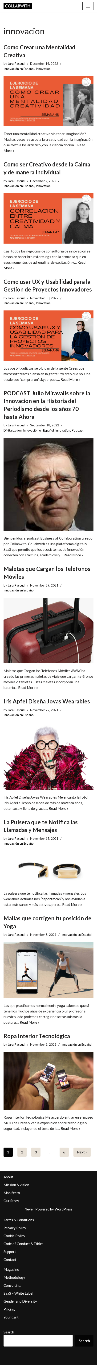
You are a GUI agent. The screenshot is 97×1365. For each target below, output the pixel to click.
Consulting (12, 1285)
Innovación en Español (19, 69)
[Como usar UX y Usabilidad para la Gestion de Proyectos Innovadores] (48, 335)
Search (9, 1332)
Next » (82, 1152)
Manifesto (12, 1193)
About (8, 1177)
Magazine (11, 1269)
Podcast (77, 430)
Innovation (43, 69)
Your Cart (11, 1317)
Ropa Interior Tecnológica (37, 1036)
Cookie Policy (14, 1236)
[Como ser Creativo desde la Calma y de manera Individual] (48, 218)
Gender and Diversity (20, 1301)
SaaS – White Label (18, 1293)
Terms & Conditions (19, 1220)
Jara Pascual (16, 63)
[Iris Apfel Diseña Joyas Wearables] (48, 756)
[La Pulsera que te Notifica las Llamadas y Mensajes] (48, 868)
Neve (28, 1209)
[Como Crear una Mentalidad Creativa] (48, 101)
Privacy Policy (15, 1228)
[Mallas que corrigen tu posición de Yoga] (48, 970)
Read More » (70, 379)
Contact (10, 1259)
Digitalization (13, 430)
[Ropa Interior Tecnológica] (48, 1081)
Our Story (11, 1201)
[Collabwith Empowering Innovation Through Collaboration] (18, 6)
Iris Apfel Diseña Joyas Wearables (47, 701)
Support (10, 1252)
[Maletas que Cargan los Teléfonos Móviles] (48, 630)
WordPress (64, 1209)
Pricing (9, 1309)
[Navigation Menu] (87, 6)
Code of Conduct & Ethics (23, 1244)
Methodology (14, 1277)
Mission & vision (16, 1185)
